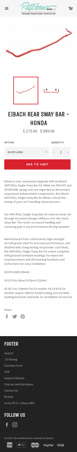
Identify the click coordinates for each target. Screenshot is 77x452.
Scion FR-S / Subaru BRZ (19, 403)
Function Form (13, 365)
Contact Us (11, 390)
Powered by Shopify (43, 438)
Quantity (57, 142)
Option (9, 142)
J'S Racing (10, 359)
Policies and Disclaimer (19, 384)
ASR (6, 372)
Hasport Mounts (14, 378)
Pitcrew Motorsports (23, 438)
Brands (8, 397)
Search (8, 353)
